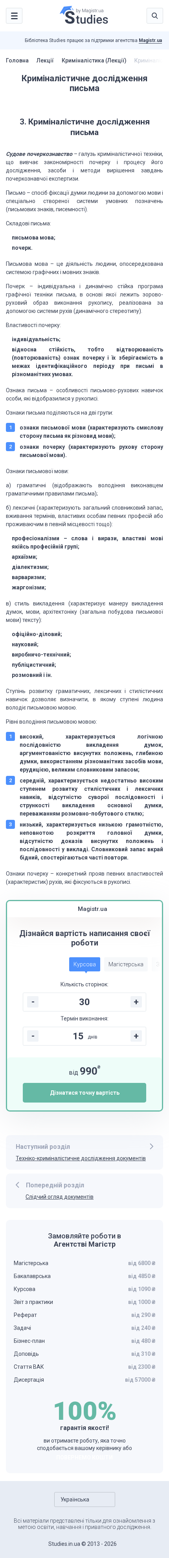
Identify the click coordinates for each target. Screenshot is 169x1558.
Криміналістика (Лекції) (94, 60)
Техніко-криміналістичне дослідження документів (81, 1158)
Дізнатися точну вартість (84, 1093)
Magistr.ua (150, 40)
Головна (17, 60)
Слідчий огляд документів (60, 1197)
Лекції (45, 60)
